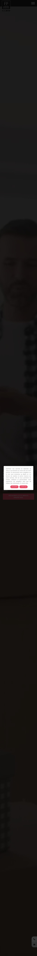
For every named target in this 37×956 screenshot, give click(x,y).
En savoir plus (24, 483)
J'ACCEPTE (14, 487)
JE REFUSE (23, 487)
